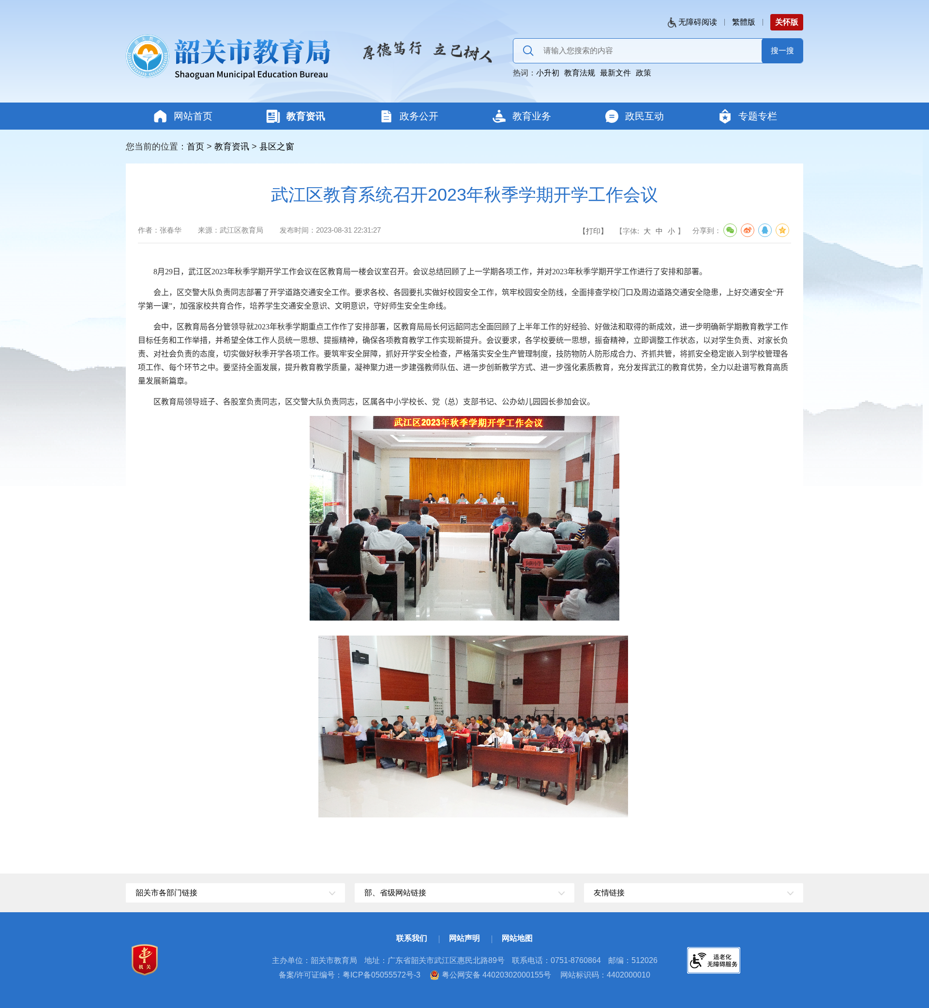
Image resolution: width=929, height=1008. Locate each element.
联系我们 (411, 938)
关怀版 (786, 22)
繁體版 (743, 22)
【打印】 (593, 231)
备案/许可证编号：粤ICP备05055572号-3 (349, 975)
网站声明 (464, 938)
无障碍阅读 (697, 22)
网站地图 (517, 938)
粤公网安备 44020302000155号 (496, 975)
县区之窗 (276, 146)
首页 (195, 146)
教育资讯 (231, 146)
